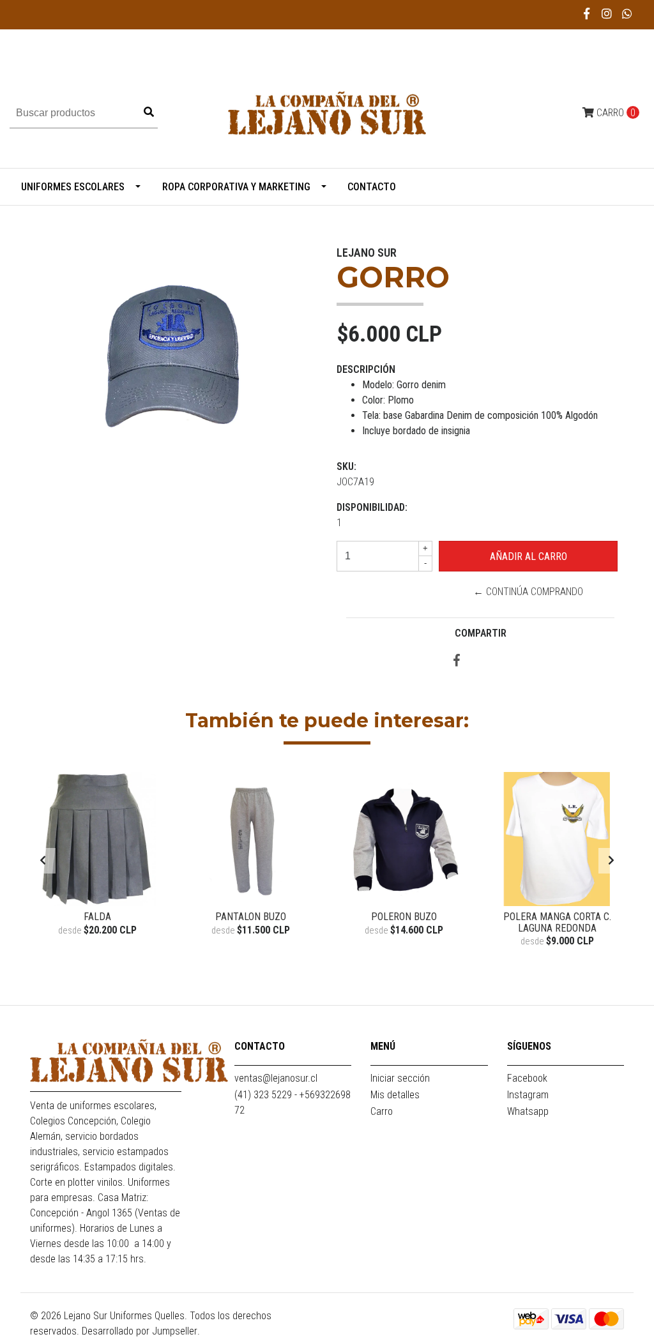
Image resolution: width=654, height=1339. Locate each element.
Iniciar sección (400, 1078)
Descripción (366, 369)
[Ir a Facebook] (587, 13)
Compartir (480, 633)
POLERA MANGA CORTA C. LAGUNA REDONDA (557, 922)
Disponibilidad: (372, 507)
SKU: (346, 466)
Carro (381, 1111)
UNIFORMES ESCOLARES (73, 187)
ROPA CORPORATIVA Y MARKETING (236, 187)
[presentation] (43, 861)
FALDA (97, 917)
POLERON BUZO (404, 917)
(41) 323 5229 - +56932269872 (292, 1102)
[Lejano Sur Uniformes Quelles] (327, 112)
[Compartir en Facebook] (456, 661)
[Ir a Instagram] (607, 13)
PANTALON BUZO (250, 917)
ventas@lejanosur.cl (275, 1078)
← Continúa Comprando (528, 592)
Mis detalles (395, 1095)
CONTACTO (371, 187)
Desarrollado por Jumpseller (139, 1331)
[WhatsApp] (627, 13)
